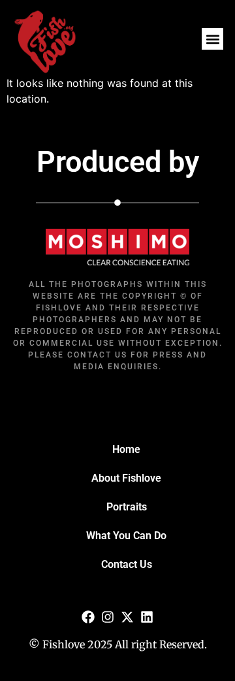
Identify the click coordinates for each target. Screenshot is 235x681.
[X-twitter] (127, 616)
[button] (212, 39)
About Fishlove (126, 478)
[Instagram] (107, 616)
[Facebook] (88, 616)
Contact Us (126, 564)
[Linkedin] (146, 616)
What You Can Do (126, 535)
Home (126, 449)
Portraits (126, 507)
